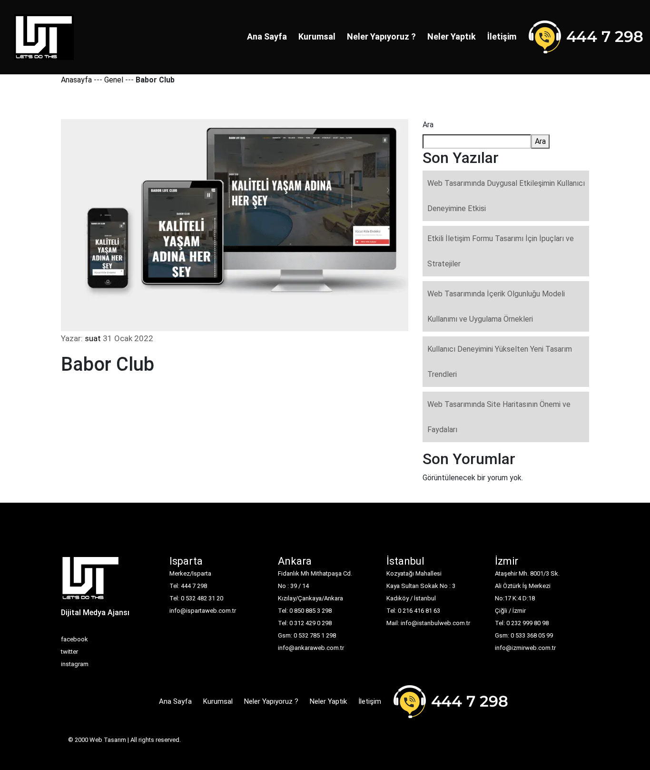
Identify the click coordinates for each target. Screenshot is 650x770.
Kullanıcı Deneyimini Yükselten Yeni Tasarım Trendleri (499, 361)
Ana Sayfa (267, 36)
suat (93, 338)
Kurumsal (316, 36)
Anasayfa (76, 79)
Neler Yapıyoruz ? (381, 36)
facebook (74, 639)
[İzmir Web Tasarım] (90, 581)
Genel (113, 79)
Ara (428, 124)
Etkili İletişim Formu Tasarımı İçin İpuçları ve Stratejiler (500, 251)
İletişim (501, 36)
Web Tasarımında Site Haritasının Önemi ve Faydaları (499, 417)
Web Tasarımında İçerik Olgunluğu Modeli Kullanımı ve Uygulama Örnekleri (496, 306)
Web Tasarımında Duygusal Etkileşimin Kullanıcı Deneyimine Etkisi (506, 196)
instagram (75, 664)
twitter (69, 651)
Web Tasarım (107, 739)
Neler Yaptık (451, 36)
